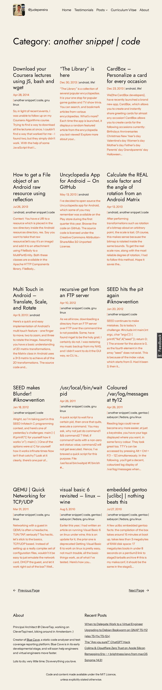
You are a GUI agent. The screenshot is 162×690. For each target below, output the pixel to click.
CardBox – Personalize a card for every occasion (127, 75)
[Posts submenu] (107, 10)
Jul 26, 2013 (20, 207)
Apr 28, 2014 (21, 95)
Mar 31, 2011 (21, 509)
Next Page (139, 590)
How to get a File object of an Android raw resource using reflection (31, 187)
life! (92, 82)
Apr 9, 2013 (20, 315)
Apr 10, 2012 (68, 303)
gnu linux (135, 417)
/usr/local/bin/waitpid (81, 391)
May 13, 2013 (68, 194)
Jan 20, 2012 (115, 309)
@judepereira (38, 10)
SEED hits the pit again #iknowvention (125, 295)
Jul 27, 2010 (114, 509)
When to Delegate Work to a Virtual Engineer (114, 624)
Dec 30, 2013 (68, 82)
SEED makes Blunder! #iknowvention (29, 394)
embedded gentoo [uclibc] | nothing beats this (127, 496)
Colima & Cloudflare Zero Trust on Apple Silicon (115, 648)
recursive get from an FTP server (79, 292)
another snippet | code (28, 100)
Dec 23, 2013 (115, 88)
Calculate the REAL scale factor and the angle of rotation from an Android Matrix (127, 187)
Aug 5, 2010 (67, 509)
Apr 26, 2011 (68, 401)
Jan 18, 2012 (21, 407)
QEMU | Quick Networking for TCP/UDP (29, 496)
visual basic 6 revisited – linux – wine (80, 496)
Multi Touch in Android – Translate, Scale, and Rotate (30, 298)
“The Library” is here (77, 72)
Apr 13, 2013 (114, 207)
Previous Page (26, 590)
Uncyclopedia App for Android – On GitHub (80, 181)
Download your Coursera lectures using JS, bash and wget (33, 78)
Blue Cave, (33, 639)
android (84, 82)
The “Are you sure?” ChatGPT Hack (107, 642)
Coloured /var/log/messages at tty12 (127, 394)
